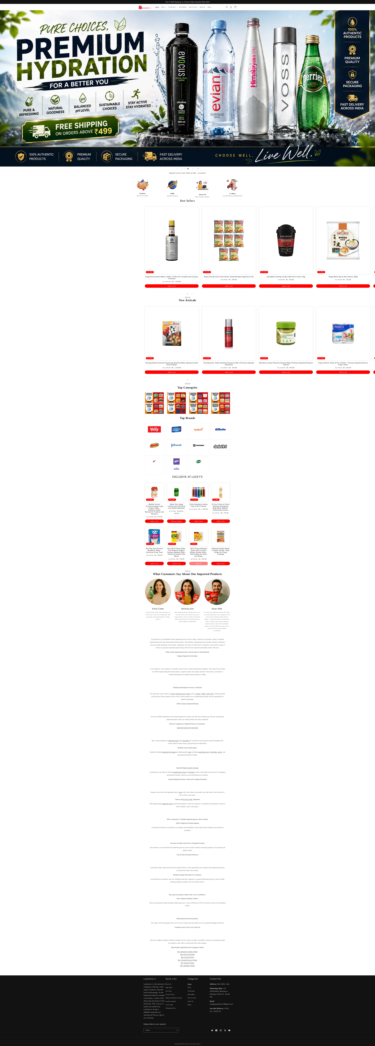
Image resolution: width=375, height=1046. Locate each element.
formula (192, 772)
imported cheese (167, 804)
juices (220, 752)
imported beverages (169, 752)
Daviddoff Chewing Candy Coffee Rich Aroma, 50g (286, 277)
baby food (209, 694)
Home (189, 984)
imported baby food (179, 772)
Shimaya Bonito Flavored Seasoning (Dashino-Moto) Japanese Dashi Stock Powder (171, 364)
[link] (198, 431)
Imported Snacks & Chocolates (187, 728)
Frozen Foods (187, 799)
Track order (169, 1005)
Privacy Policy (170, 994)
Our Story (169, 991)
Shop (189, 987)
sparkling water (204, 752)
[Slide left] (183, 294)
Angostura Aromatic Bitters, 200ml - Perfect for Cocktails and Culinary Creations (171, 277)
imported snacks (173, 740)
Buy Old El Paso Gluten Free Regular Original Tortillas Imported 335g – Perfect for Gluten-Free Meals (176, 552)
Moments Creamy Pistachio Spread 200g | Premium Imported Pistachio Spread (286, 364)
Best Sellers (191, 994)
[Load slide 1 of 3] (182, 168)
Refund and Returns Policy (174, 998)
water (189, 752)
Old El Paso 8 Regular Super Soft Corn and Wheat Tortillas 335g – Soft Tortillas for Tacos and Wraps (198, 552)
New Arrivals (192, 998)
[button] (163, 7)
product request (171, 1001)
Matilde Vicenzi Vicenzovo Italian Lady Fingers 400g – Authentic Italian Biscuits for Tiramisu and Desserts (154, 509)
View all (187, 297)
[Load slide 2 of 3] (185, 168)
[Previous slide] (177, 169)
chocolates (185, 740)
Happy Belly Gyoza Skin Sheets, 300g (343, 277)
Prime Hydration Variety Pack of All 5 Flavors (199, 505)
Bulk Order (169, 987)
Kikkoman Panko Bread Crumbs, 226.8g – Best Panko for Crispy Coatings (220, 551)
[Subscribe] (176, 1030)
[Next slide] (193, 169)
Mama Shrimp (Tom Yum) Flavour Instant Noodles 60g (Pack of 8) (229, 277)
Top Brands (191, 991)
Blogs (189, 1005)
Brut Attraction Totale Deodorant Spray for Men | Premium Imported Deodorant (229, 364)
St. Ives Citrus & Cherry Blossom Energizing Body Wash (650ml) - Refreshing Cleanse (220, 507)
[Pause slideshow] (198, 169)
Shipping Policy (171, 1008)
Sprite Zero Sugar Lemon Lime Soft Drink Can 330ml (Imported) (176, 506)
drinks (203, 694)
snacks (198, 694)
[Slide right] (192, 294)
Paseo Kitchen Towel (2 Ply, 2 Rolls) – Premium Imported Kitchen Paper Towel (343, 364)
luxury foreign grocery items (180, 694)
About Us (168, 984)
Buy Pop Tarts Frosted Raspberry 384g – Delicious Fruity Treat (154, 550)
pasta (180, 792)
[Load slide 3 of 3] (188, 168)
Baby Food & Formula (191, 768)
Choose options (176, 521)
